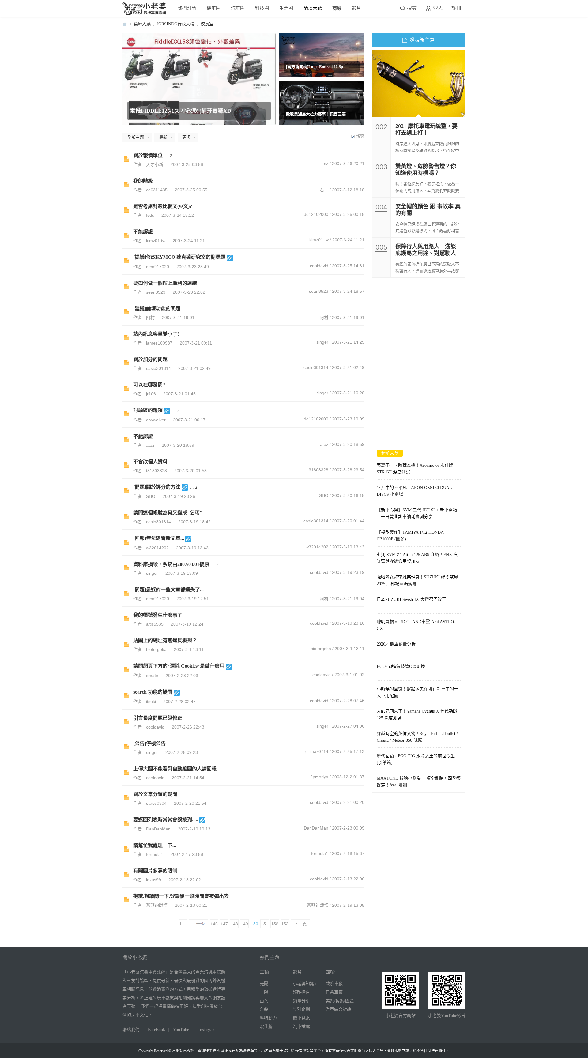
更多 (186, 137)
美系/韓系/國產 (340, 1001)
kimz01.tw (319, 239)
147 (224, 924)
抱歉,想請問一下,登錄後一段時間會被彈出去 (181, 896)
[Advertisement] (419, 323)
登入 (438, 8)
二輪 (264, 972)
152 (274, 924)
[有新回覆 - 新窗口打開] (126, 160)
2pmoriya (319, 776)
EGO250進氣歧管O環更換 (401, 666)
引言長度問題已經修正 (157, 718)
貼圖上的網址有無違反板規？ (165, 640)
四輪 (330, 972)
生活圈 (286, 8)
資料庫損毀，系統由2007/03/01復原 (171, 564)
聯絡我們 (131, 1029)
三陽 (264, 992)
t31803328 (317, 469)
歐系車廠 (334, 983)
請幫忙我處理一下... (154, 845)
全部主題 (135, 137)
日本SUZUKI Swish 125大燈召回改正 (411, 599)
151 (264, 924)
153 (284, 924)
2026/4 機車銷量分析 (396, 644)
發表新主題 (422, 40)
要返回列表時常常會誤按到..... (165, 819)
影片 (356, 8)
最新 (163, 137)
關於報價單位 (148, 155)
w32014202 (317, 546)
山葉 (264, 1001)
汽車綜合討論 (338, 1009)
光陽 (264, 983)
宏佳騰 (266, 1026)
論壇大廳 (312, 8)
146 (214, 924)
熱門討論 (187, 8)
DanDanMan (316, 828)
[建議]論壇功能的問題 (156, 308)
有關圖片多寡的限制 (155, 870)
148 (234, 924)
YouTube (181, 1029)
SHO (323, 495)
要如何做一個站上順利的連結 (165, 283)
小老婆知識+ (305, 983)
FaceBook (156, 1029)
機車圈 (214, 8)
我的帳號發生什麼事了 (157, 615)
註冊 (456, 8)
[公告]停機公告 (149, 743)
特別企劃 (301, 1009)
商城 (336, 8)
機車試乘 (301, 1018)
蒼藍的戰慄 (317, 905)
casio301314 (315, 367)
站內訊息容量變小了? (156, 334)
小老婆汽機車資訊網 (125, 24)
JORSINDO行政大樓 (175, 24)
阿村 (324, 317)
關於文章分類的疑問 (155, 794)
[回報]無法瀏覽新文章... (158, 538)
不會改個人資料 (150, 461)
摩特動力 (268, 1018)
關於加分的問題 (150, 359)
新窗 (360, 136)
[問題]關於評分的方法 (156, 487)
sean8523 (318, 291)
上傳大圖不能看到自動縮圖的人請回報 (175, 768)
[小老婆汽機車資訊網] (145, 13)
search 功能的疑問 (152, 692)
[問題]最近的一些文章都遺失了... (168, 589)
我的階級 (143, 180)
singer (322, 342)
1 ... (183, 924)
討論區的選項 (148, 410)
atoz (324, 444)
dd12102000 (316, 214)
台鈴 (264, 1009)
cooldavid (319, 265)
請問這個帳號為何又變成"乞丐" (167, 512)
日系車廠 (334, 992)
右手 (324, 189)
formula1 (319, 853)
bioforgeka (321, 648)
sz (326, 163)
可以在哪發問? (149, 384)
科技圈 (262, 8)
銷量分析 (301, 1001)
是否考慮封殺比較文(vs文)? (162, 206)
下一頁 (300, 924)
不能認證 (143, 231)
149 (244, 924)
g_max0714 (316, 751)
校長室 (207, 24)
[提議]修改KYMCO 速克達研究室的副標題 (179, 257)
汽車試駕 (301, 1026)
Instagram (207, 1029)
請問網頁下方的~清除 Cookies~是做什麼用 (178, 665)
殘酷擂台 (301, 992)
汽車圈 (238, 8)
